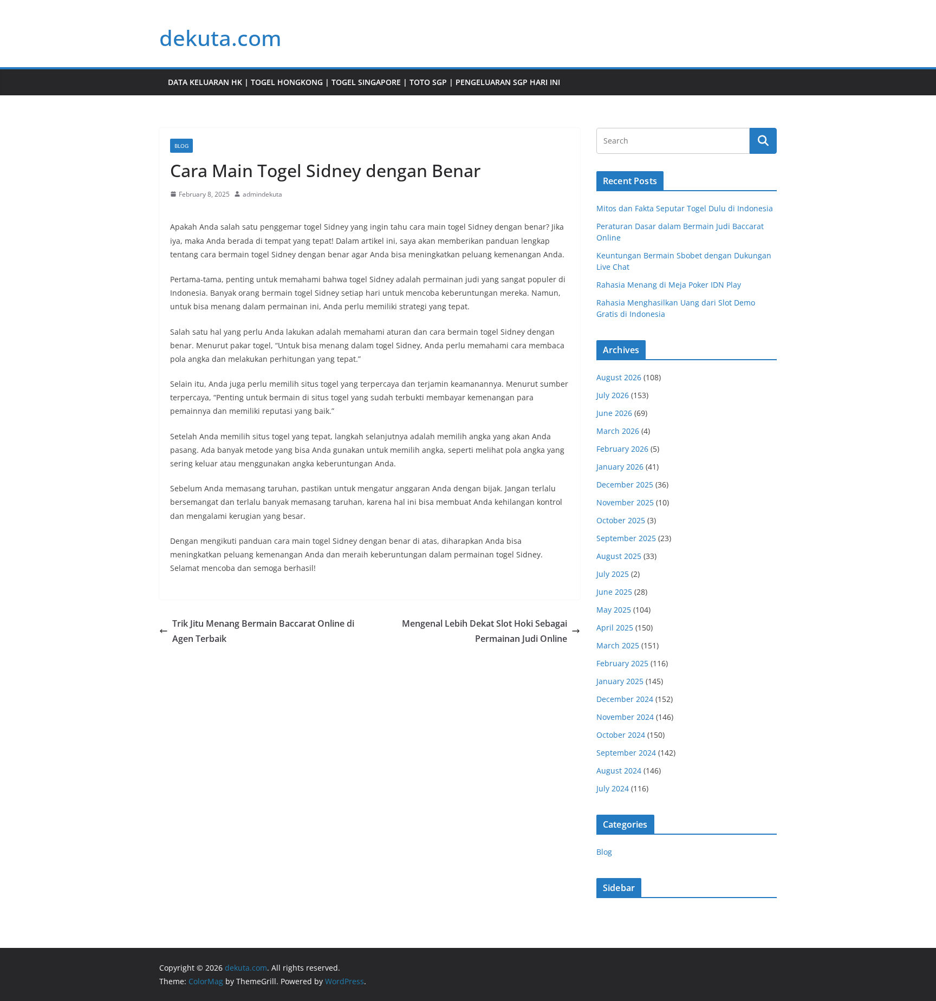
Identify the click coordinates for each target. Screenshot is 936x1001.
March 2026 (617, 431)
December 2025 (624, 484)
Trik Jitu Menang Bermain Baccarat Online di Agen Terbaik (263, 631)
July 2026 (612, 395)
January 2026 (620, 466)
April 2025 (614, 627)
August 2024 (618, 770)
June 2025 (614, 592)
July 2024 (612, 788)
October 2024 (620, 735)
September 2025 (626, 538)
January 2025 (620, 681)
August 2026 (618, 377)
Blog (181, 146)
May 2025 (613, 609)
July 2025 (612, 574)
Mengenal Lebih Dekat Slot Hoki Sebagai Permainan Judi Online (484, 631)
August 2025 (618, 556)
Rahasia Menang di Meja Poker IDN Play (668, 285)
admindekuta (262, 194)
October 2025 (620, 520)
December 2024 (624, 699)
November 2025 (625, 502)
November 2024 (625, 717)
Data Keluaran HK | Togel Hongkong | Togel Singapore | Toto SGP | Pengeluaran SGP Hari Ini (364, 82)
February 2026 (622, 449)
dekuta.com (220, 38)
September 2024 (626, 753)
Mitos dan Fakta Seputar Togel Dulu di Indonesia (684, 208)
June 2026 (614, 413)
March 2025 (617, 645)
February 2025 (622, 663)
